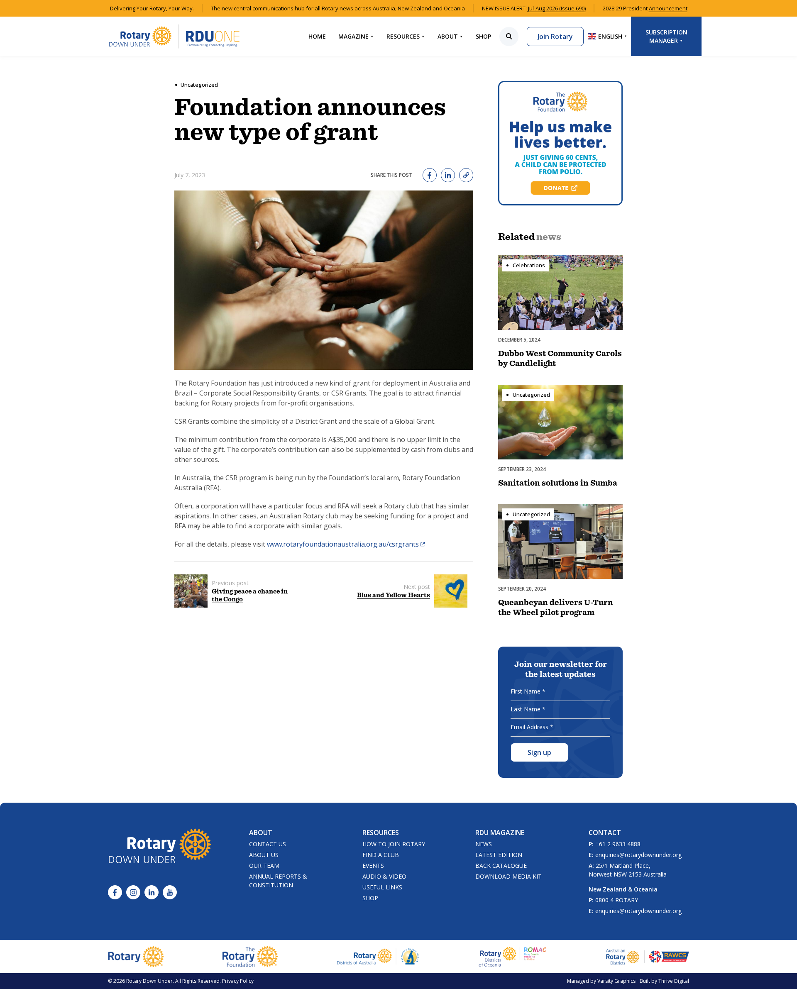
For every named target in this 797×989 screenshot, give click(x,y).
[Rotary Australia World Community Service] (647, 957)
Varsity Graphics (616, 980)
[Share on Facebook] (430, 175)
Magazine (353, 36)
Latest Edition (498, 855)
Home (317, 36)
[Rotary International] (136, 956)
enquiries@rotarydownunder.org (638, 855)
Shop (483, 36)
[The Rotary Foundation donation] (560, 143)
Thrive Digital (673, 980)
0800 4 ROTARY (616, 900)
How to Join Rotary (393, 844)
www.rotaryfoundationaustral (313, 544)
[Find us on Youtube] (170, 892)
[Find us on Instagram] (133, 892)
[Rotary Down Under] (174, 36)
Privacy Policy (238, 980)
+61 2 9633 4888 (618, 844)
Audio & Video (384, 876)
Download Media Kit (508, 876)
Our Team (264, 865)
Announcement (668, 8)
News (483, 844)
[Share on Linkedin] (448, 175)
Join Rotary (555, 36)
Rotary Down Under (149, 980)
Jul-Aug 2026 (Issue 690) (557, 8)
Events (373, 865)
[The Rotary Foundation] (250, 956)
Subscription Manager (666, 36)
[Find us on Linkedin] (151, 892)
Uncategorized (199, 84)
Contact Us (267, 844)
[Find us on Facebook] (115, 892)
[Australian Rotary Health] (378, 956)
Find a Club (380, 855)
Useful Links (382, 887)
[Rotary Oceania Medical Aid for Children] (513, 956)
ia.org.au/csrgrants (389, 544)
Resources (403, 36)
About (448, 36)
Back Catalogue (501, 865)
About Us (264, 855)
